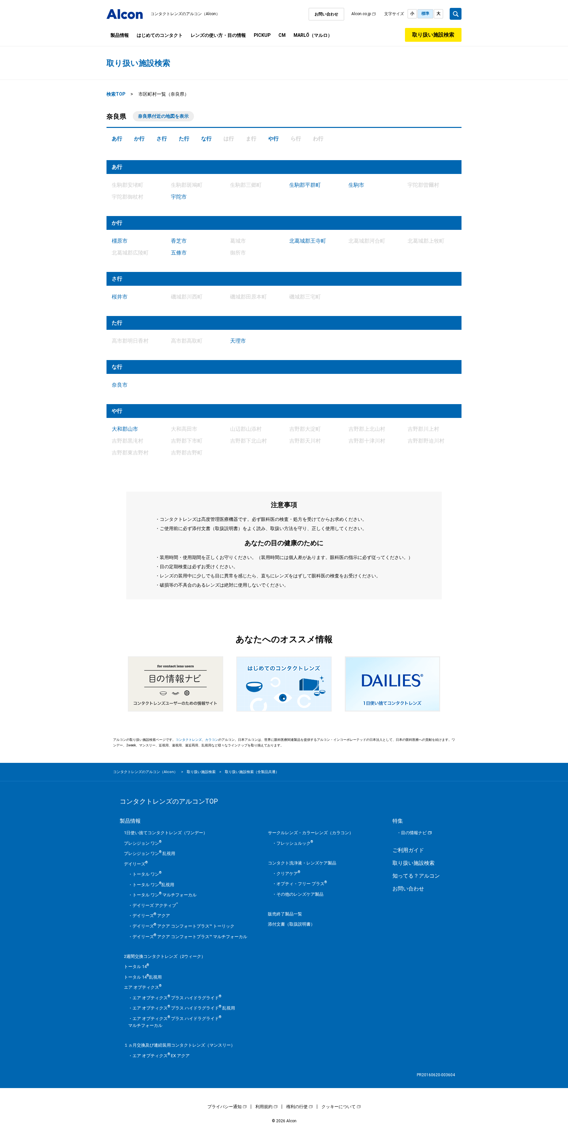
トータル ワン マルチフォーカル (164, 894)
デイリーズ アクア (151, 915)
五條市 (179, 253)
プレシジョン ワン (142, 843)
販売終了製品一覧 (285, 913)
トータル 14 (136, 966)
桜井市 (120, 297)
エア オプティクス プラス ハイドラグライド (176, 997)
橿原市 (120, 241)
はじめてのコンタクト (160, 35)
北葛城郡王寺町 (307, 241)
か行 (139, 138)
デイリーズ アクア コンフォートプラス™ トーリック (183, 926)
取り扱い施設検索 (433, 35)
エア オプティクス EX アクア (161, 1055)
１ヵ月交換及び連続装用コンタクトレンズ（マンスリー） (179, 1045)
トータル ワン (146, 874)
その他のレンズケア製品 (299, 894)
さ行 (161, 138)
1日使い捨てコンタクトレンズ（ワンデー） (165, 832)
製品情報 (119, 35)
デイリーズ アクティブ (155, 905)
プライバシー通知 (224, 1106)
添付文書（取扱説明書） (291, 924)
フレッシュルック (294, 843)
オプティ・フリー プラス (301, 883)
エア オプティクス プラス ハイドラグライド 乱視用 (183, 1008)
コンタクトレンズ (189, 739)
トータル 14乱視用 (143, 977)
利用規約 (263, 1106)
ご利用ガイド (408, 850)
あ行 (117, 138)
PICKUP (262, 35)
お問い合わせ (326, 14)
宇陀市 (179, 197)
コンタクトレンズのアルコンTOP (169, 801)
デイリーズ (136, 864)
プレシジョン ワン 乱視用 (149, 853)
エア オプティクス (142, 987)
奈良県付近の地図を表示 (163, 116)
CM (282, 35)
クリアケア (288, 873)
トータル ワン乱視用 (153, 884)
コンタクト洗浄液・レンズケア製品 (302, 863)
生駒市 (356, 185)
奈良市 (120, 385)
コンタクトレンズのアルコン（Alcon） (185, 14)
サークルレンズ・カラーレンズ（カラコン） (310, 832)
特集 (397, 821)
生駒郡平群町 (305, 185)
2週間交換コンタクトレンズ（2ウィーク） (164, 956)
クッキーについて (338, 1106)
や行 (273, 138)
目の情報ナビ (414, 832)
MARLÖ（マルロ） (313, 35)
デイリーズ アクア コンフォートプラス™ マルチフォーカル (189, 936)
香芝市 (179, 241)
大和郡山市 (125, 429)
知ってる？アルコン (416, 876)
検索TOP (115, 94)
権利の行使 (297, 1106)
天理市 (238, 341)
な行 (206, 138)
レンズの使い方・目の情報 (218, 35)
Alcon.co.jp (361, 14)
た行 (184, 138)
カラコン (211, 739)
